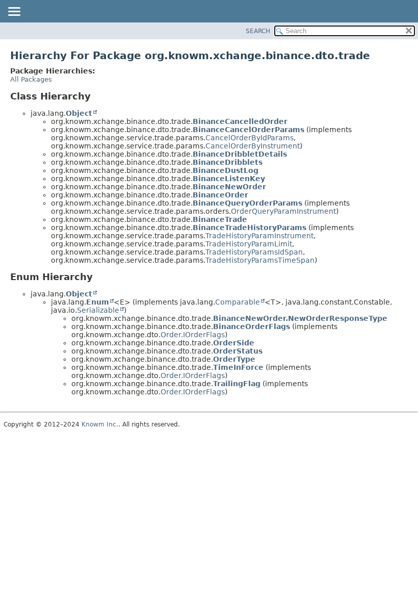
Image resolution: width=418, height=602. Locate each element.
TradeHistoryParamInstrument (259, 236)
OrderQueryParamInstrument (283, 211)
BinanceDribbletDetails (240, 154)
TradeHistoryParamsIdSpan (254, 252)
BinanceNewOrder (229, 187)
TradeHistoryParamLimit (248, 244)
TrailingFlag (236, 384)
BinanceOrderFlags (251, 326)
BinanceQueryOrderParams (247, 203)
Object (79, 113)
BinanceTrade (220, 219)
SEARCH (258, 31)
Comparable (237, 302)
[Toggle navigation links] (13, 12)
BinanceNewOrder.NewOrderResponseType (300, 318)
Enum (97, 302)
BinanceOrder (220, 195)
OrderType (234, 359)
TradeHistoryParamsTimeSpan (260, 260)
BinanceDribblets (228, 162)
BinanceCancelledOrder (240, 121)
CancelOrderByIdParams (249, 138)
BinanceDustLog (225, 170)
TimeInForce (238, 367)
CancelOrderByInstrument (252, 146)
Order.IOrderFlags (193, 335)
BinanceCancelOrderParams (248, 130)
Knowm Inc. (100, 424)
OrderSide (233, 343)
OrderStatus (238, 351)
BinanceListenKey (229, 178)
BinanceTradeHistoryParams (249, 227)
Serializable (98, 310)
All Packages (31, 79)
